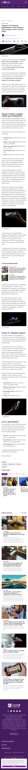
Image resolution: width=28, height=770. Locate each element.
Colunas (4, 745)
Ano (23, 474)
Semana (11, 474)
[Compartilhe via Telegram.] (22, 41)
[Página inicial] (14, 706)
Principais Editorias (8, 741)
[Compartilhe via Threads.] (18, 41)
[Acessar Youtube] (17, 711)
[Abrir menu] (2, 2)
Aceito (14, 766)
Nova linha (18, 464)
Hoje (4, 474)
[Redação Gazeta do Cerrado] (3, 35)
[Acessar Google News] (20, 711)
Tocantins (13, 6)
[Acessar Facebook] (14, 711)
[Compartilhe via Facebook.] (14, 41)
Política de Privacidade (18, 752)
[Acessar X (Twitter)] (8, 711)
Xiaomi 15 (4, 466)
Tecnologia (9, 20)
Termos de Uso (7, 752)
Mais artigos (23, 512)
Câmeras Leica (11, 464)
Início (3, 20)
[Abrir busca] (25, 2)
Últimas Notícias (5, 6)
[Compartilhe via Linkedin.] (25, 41)
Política (18, 6)
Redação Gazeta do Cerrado (10, 35)
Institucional (6, 748)
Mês (17, 474)
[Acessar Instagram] (11, 711)
